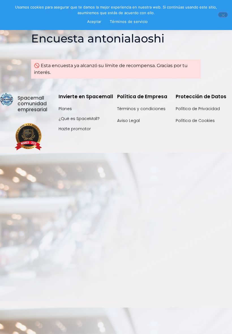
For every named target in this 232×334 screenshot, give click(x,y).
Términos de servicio (129, 21)
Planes (65, 109)
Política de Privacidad (198, 109)
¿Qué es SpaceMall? (79, 118)
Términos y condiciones (141, 109)
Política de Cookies (195, 120)
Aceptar (94, 21)
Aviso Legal (128, 120)
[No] (223, 14)
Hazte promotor (75, 129)
